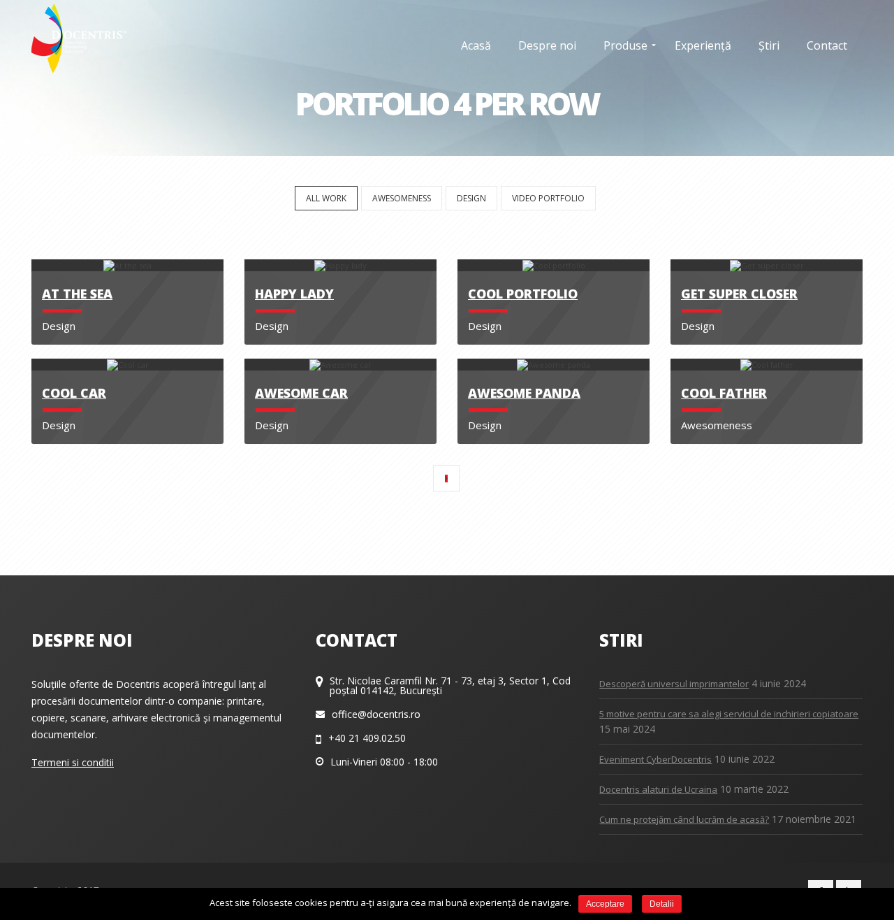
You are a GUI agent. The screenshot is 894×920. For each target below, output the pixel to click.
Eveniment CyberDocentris (655, 759)
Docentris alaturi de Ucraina (658, 789)
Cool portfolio (523, 293)
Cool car (74, 392)
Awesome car (301, 392)
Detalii (662, 904)
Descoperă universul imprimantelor (674, 683)
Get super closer (739, 293)
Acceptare (605, 904)
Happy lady (294, 293)
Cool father (724, 392)
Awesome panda (524, 392)
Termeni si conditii (72, 762)
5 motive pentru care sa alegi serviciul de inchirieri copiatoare (728, 713)
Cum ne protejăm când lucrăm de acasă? (684, 819)
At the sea (77, 293)
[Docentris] (78, 38)
